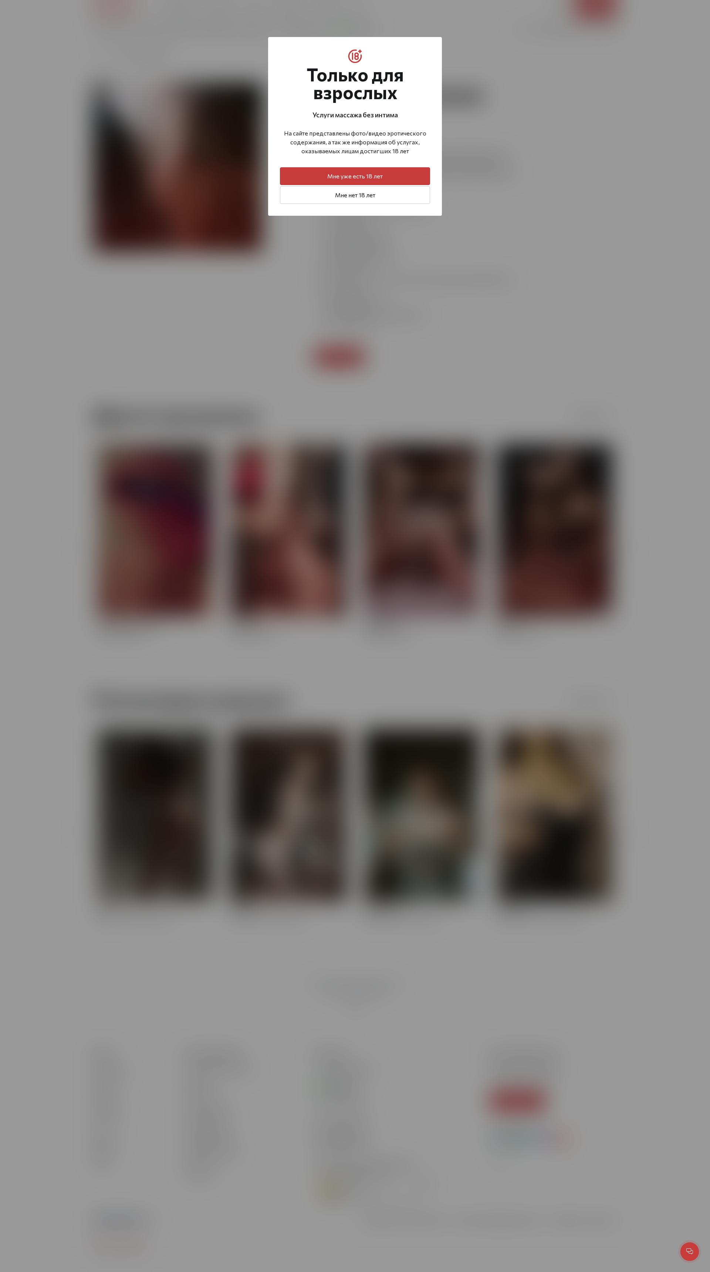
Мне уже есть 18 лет (355, 175)
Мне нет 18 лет (355, 194)
